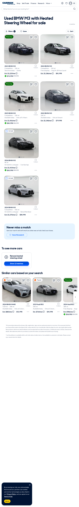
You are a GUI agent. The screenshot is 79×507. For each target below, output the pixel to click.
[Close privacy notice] (29, 484)
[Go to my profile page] (73, 3)
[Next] (36, 49)
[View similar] (31, 37)
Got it (7, 501)
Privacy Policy (11, 494)
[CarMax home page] (8, 3)
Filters (11, 31)
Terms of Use (8, 496)
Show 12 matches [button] (16, 263)
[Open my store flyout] (62, 3)
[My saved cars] (66, 3)
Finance (33, 3)
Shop (18, 3)
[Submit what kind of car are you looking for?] (74, 9)
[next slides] (75, 297)
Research (41, 3)
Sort (71, 31)
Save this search (18, 235)
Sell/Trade (25, 3)
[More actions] (35, 76)
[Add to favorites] (36, 37)
